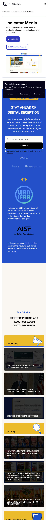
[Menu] (45, 4)
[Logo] (11, 4)
